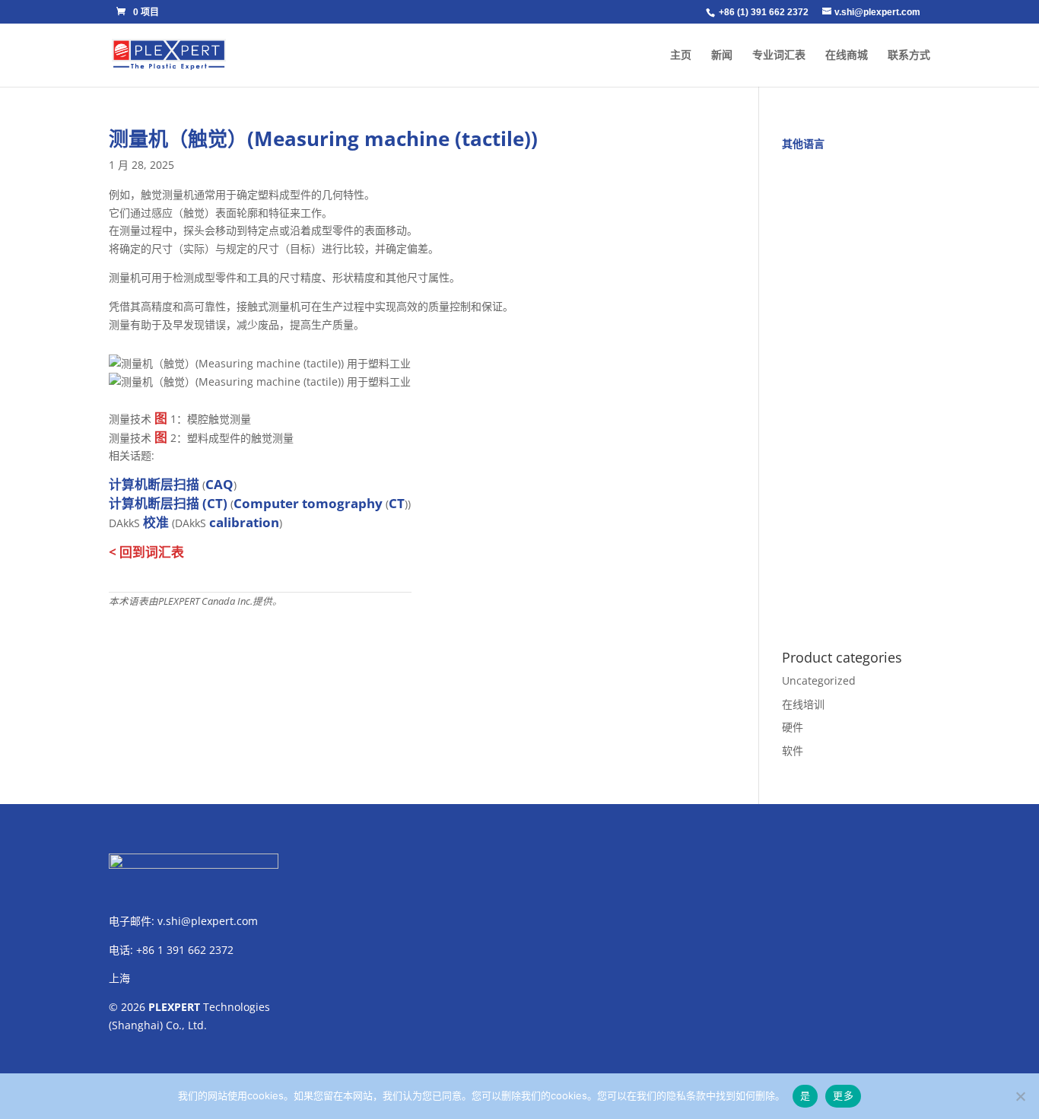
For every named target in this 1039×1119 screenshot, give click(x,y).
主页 (680, 55)
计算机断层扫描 (154, 484)
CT (397, 503)
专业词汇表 (778, 55)
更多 (843, 1095)
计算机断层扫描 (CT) (168, 503)
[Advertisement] (856, 392)
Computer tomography (308, 503)
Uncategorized (819, 680)
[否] (1020, 1096)
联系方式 (909, 55)
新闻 (721, 55)
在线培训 (803, 704)
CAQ (219, 484)
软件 (792, 750)
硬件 (792, 727)
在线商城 (846, 55)
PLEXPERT (174, 1007)
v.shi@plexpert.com (207, 921)
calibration (244, 522)
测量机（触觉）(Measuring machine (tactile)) (323, 138)
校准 (156, 522)
